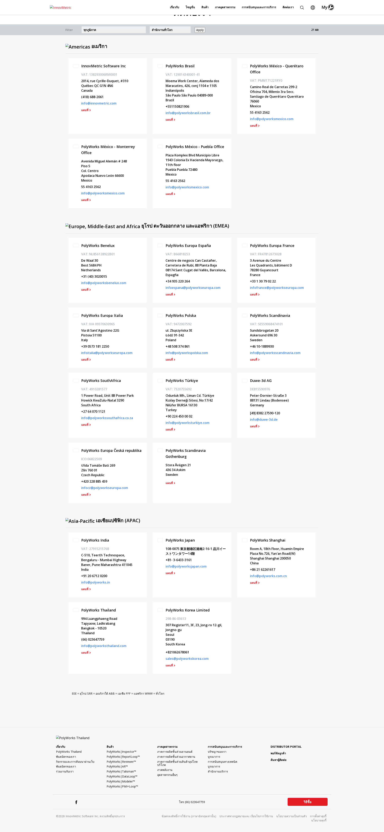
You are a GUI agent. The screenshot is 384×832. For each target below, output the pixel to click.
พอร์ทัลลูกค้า (278, 753)
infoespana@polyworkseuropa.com (193, 287)
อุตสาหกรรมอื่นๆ (167, 775)
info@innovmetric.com (98, 103)
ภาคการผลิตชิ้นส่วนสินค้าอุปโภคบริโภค (177, 763)
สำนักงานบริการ (218, 771)
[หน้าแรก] (60, 7)
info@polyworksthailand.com (103, 646)
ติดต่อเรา (288, 7)
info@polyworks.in (95, 582)
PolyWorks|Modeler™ (121, 781)
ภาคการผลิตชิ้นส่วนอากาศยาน (176, 756)
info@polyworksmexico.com (271, 119)
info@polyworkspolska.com (187, 353)
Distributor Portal (286, 747)
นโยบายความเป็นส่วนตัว (291, 816)
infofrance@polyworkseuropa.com (277, 287)
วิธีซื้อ (308, 802)
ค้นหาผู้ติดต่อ (278, 760)
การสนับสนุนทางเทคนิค (222, 761)
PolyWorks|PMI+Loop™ (122, 786)
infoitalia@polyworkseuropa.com (106, 353)
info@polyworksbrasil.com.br (188, 113)
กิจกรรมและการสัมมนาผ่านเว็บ (75, 761)
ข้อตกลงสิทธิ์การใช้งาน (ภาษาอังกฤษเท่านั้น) (189, 816)
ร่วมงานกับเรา (65, 771)
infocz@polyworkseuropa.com (104, 488)
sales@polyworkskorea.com (187, 658)
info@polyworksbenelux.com (103, 283)
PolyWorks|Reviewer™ (121, 761)
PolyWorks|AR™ (117, 766)
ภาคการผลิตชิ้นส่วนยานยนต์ (174, 751)
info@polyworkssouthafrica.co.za (107, 418)
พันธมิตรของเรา (66, 756)
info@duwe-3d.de (264, 419)
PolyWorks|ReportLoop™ (123, 756)
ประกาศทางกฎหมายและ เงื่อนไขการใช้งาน (246, 816)
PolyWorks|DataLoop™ (122, 776)
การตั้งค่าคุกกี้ (318, 816)
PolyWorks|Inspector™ (121, 751)
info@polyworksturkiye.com (187, 422)
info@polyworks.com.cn (268, 576)
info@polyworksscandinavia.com (275, 353)
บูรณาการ (214, 756)
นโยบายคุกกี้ (318, 820)
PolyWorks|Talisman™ (121, 771)
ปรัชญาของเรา (217, 751)
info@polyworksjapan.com (186, 566)
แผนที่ (84, 110)
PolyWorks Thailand (69, 751)
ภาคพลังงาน (164, 770)
